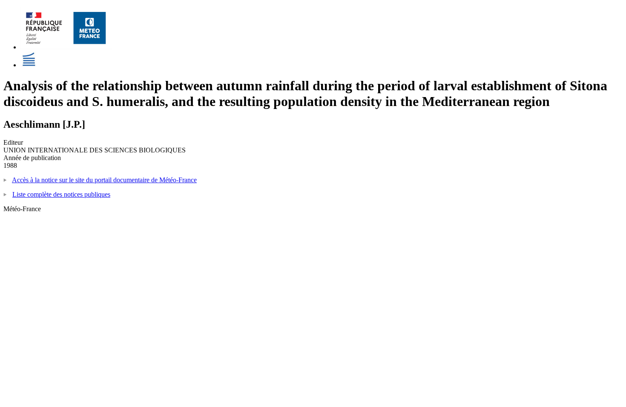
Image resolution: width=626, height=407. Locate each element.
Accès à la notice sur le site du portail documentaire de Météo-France (104, 179)
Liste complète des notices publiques (61, 194)
